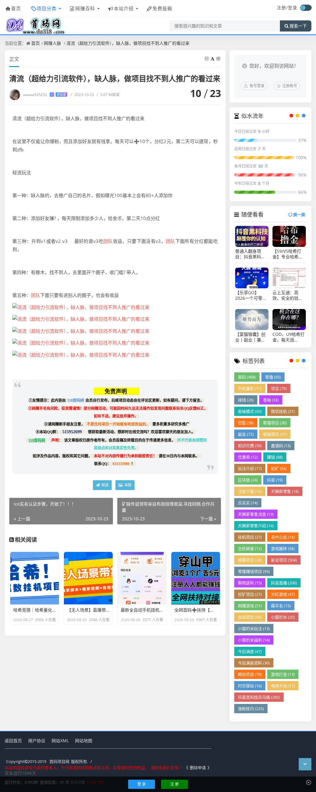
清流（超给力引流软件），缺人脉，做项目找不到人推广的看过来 (127, 43)
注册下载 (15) (250, 491)
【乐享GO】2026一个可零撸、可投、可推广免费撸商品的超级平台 (250, 295)
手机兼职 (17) (250, 388)
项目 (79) (279, 388)
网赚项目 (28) (250, 560)
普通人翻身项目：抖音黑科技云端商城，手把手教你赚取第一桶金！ (250, 254)
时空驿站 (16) (250, 685)
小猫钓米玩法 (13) (254, 628)
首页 (16, 8)
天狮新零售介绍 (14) (256, 525)
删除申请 (198, 767)
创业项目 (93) (250, 617)
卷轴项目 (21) (275, 434)
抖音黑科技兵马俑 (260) (259, 697)
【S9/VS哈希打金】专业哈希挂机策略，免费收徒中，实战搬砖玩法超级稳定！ (287, 254)
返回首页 (13, 740)
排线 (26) (246, 400)
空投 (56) (246, 423)
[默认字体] (212, 58)
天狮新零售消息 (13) (256, 514)
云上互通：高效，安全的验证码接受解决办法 (287, 295)
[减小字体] (207, 58)
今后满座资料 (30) (254, 663)
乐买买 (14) (248, 503)
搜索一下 (298, 25)
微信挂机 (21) (283, 411)
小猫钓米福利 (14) (254, 640)
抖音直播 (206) (284, 583)
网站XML (60, 740)
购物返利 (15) (250, 583)
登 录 (141, 784)
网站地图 (83, 740)
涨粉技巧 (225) (251, 708)
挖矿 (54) (279, 468)
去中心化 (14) (283, 537)
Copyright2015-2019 (26, 761)
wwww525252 (44, 94)
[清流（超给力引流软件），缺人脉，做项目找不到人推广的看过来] (80, 306)
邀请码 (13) (281, 445)
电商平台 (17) (283, 685)
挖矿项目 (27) (250, 594)
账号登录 (257, 85)
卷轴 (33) (271, 400)
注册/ (282, 8)
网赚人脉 (52, 43)
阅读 (104, 485)
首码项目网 (59, 761)
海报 (127, 485)
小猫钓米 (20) (283, 617)
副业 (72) (246, 434)
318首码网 (75, 400)
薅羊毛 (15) (281, 605)
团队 (108, 241)
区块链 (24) (248, 480)
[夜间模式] (305, 8)
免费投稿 (162, 8)
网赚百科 (85, 8)
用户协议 (36, 740)
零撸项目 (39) (275, 423)
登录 (292, 8)
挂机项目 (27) (250, 537)
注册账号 (289, 85)
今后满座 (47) (250, 651)
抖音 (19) (275, 480)
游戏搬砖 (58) (283, 548)
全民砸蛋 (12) (250, 548)
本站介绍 (124, 8)
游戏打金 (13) (283, 674)
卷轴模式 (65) (250, 411)
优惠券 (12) (248, 457)
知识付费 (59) (250, 445)
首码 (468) (247, 377)
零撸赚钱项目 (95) (254, 571)
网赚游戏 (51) (250, 605)
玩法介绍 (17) (250, 468)
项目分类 (46, 8)
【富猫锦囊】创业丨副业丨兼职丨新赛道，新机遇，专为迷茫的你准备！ (250, 337)
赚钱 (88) (275, 457)
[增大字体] (219, 58)
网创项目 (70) (250, 674)
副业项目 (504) (284, 560)
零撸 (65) (273, 377)
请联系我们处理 (165, 767)
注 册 (174, 784)
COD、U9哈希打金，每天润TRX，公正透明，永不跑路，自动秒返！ (288, 337)
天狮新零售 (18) (285, 491)
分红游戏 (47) (283, 594)
